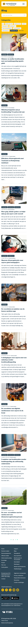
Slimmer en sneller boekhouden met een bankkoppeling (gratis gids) (12, 61)
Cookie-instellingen (19, 582)
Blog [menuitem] (15, 551)
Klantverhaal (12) (5, 30)
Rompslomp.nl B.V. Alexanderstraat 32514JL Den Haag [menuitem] (6, 574)
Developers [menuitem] (17, 564)
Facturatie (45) (5, 26)
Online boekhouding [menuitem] (6, 558)
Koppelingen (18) (14, 30)
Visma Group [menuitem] (4, 620)
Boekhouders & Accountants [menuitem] (18, 558)
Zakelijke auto (11, 255)
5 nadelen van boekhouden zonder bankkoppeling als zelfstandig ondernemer (13, 461)
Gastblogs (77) (12, 26)
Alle (3, 23)
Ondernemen (17, 207)
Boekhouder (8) (17, 23)
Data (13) (24, 23)
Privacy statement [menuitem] (18, 575)
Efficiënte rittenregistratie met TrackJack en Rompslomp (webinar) (12, 160)
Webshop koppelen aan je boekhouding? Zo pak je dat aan (13, 111)
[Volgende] (15, 539)
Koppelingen (4, 54)
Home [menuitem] (2, 549)
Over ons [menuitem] (3, 565)
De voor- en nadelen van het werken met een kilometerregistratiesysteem (11, 514)
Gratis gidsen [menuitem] (4, 567)
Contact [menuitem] (3, 579)
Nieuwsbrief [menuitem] (17, 553)
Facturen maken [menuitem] (5, 551)
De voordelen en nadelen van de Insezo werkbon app (13, 310)
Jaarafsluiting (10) (17, 28)
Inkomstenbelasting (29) (7, 28)
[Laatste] (17, 539)
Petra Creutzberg (11, 209)
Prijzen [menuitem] (3, 562)
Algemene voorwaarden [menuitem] (20, 573)
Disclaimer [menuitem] (16, 580)
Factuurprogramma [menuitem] (6, 553)
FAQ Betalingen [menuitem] (18, 569)
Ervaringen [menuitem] (4, 560)
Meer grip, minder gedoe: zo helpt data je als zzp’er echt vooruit (13, 212)
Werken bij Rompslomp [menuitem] (19, 566)
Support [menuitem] (16, 549)
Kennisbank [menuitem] (17, 562)
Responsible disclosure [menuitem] (19, 578)
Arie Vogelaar (10, 56)
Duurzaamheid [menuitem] (17, 555)
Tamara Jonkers (12, 156)
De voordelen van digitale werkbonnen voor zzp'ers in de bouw (12, 410)
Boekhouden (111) (9, 23)
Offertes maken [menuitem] (5, 555)
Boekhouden (10, 54)
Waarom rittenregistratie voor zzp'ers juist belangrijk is (12, 261)
